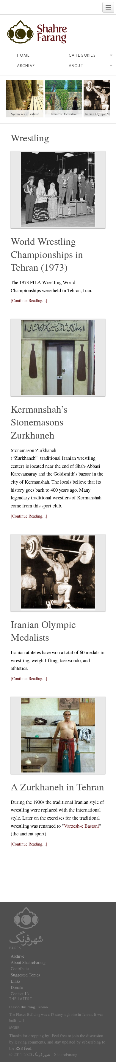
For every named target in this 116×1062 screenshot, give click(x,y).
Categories (82, 55)
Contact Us (20, 993)
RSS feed (23, 1048)
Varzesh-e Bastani (81, 825)
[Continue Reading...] (29, 300)
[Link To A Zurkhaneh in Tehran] (58, 735)
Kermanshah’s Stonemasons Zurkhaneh (39, 421)
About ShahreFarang (28, 962)
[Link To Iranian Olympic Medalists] (58, 572)
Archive (26, 65)
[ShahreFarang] (58, 32)
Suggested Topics (25, 975)
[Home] (26, 925)
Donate (17, 987)
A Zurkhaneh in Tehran (57, 786)
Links (15, 981)
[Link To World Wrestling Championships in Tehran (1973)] (58, 189)
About (76, 65)
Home (23, 55)
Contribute (20, 968)
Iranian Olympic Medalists (43, 630)
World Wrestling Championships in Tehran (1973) (47, 253)
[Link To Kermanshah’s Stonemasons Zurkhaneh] (58, 357)
